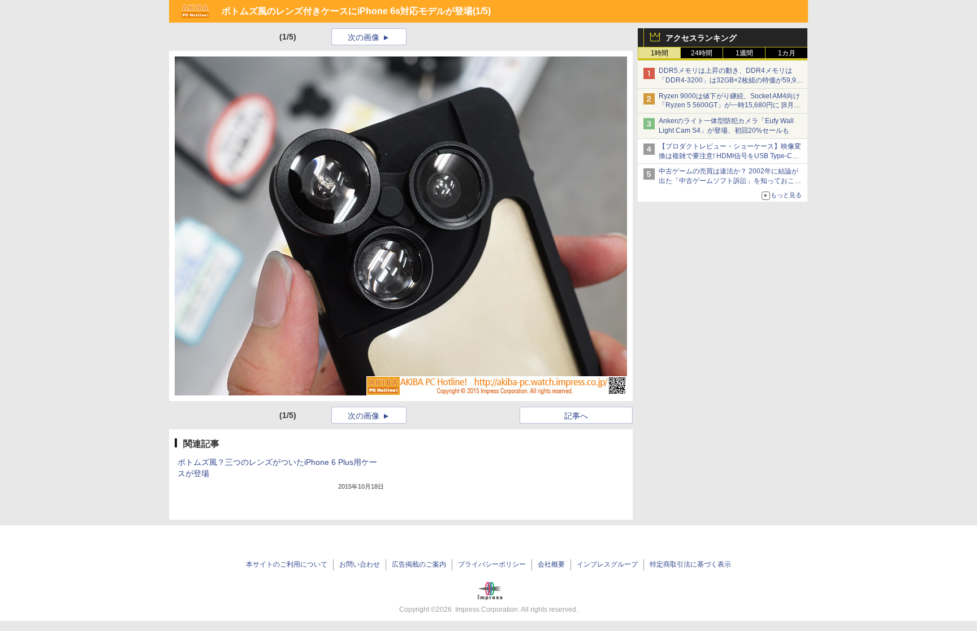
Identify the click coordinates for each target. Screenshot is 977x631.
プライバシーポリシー (492, 564)
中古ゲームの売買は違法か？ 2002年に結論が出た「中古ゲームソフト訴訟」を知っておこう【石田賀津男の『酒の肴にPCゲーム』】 (730, 180)
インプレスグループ (607, 564)
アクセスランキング (701, 37)
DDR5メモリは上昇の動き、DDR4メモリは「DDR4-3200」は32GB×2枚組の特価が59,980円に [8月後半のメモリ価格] (731, 80)
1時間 (659, 53)
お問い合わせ (359, 564)
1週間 (744, 53)
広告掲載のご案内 (419, 564)
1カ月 (787, 53)
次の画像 (363, 37)
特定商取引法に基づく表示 (690, 564)
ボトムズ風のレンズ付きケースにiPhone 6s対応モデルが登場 (347, 11)
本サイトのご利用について (286, 564)
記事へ (576, 415)
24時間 (701, 53)
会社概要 (551, 564)
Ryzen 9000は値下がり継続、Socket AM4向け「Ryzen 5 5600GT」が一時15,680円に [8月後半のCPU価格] (730, 105)
